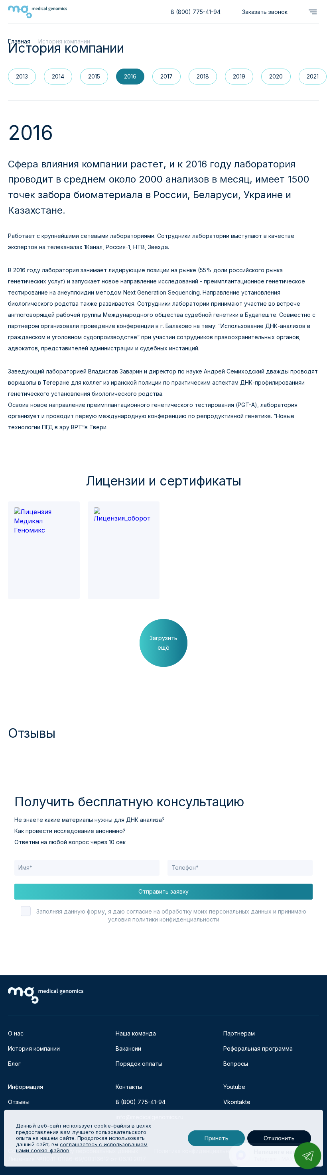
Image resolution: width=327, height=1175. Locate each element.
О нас (16, 1033)
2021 (313, 76)
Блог (14, 1063)
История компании (34, 1048)
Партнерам (239, 1033)
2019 (239, 76)
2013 (22, 76)
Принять (216, 1138)
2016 (130, 76)
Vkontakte (236, 1101)
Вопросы (235, 1063)
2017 (166, 76)
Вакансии (128, 1048)
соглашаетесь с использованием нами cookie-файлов (82, 1147)
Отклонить (279, 1138)
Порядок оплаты (139, 1063)
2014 (58, 76)
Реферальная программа (258, 1048)
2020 (276, 76)
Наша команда (136, 1033)
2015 (94, 76)
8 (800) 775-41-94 (196, 11)
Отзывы (19, 1101)
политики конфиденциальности (175, 919)
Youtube (234, 1086)
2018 (203, 76)
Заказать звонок (265, 11)
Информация (25, 1086)
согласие (139, 911)
